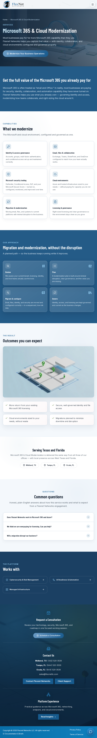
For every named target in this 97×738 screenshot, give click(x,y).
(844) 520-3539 (54, 665)
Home (5, 20)
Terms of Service (76, 734)
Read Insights (47, 717)
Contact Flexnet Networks (38, 681)
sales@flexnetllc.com (48, 674)
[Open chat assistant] (90, 731)
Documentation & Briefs (14, 734)
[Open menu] (92, 4)
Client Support (64, 681)
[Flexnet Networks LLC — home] (15, 4)
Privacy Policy (75, 730)
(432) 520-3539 (55, 661)
